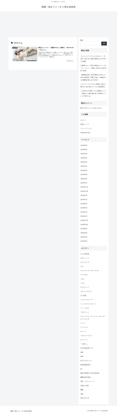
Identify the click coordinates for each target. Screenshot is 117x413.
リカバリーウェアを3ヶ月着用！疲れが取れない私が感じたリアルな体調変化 (93, 85)
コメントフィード (86, 128)
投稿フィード (84, 124)
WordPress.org (85, 132)
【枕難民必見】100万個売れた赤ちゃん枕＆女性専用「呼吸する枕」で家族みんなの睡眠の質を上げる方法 (93, 77)
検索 (81, 40)
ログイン (83, 120)
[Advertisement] (58, 24)
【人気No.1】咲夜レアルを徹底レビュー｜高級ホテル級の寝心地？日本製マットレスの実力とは (93, 93)
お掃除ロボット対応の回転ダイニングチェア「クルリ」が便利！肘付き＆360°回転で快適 (93, 68)
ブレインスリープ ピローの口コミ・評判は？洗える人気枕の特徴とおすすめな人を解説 (93, 58)
